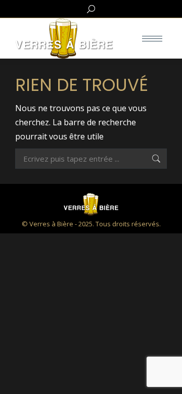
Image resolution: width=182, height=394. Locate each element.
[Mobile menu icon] (152, 38)
